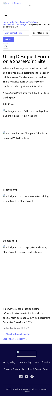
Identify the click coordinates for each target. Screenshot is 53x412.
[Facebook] (31, 384)
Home (5, 22)
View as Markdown (14, 33)
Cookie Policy (33, 363)
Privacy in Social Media (35, 370)
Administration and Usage (14, 24)
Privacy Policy (17, 363)
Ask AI (8, 39)
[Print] (5, 46)
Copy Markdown (40, 33)
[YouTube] (25, 384)
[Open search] (30, 5)
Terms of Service (13, 370)
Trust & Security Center (25, 377)
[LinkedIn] (19, 384)
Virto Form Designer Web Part (23, 22)
